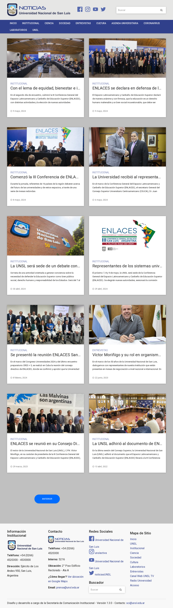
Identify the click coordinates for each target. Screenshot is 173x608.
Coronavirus (152, 23)
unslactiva (101, 553)
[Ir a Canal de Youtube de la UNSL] (95, 9)
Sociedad (64, 23)
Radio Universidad (141, 580)
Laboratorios (18, 30)
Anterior (47, 499)
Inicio (13, 23)
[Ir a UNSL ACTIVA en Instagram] (87, 9)
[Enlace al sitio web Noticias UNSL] (66, 540)
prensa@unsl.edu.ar (67, 587)
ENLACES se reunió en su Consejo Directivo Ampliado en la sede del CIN (76, 443)
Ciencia (49, 23)
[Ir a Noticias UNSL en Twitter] (102, 9)
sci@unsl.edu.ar (135, 603)
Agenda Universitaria (125, 23)
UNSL (35, 30)
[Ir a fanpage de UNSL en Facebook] (79, 9)
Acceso (134, 585)
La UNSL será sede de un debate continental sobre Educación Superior (74, 266)
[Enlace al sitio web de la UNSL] (25, 545)
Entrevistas (83, 23)
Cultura (101, 23)
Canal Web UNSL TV (142, 576)
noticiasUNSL (103, 574)
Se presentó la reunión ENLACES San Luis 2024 (53, 354)
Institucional (30, 23)
